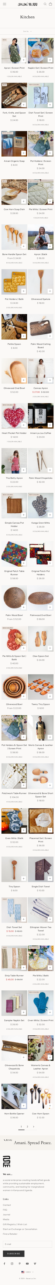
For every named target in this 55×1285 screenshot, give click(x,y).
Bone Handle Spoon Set (14, 254)
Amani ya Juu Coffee (40, 433)
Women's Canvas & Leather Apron (40, 1067)
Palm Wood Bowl (14, 615)
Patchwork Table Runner (14, 793)
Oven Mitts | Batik (14, 838)
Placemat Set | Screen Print (40, 840)
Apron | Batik (40, 254)
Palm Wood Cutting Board (41, 346)
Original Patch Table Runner (14, 573)
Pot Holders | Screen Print (40, 163)
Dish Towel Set (14, 927)
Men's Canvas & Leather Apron (40, 747)
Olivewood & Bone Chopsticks (14, 1067)
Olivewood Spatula (40, 299)
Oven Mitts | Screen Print (41, 1020)
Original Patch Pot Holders (41, 573)
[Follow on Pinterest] (19, 1263)
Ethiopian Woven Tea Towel (40, 929)
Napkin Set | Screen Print (40, 68)
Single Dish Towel (41, 886)
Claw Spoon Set (41, 656)
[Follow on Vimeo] (34, 1263)
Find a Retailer (10, 1234)
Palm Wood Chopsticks (41, 478)
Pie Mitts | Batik (41, 975)
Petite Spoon (14, 344)
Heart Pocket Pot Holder (14, 433)
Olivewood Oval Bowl (14, 388)
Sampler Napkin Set (14, 1020)
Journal (6, 1214)
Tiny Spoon (14, 886)
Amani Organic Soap (14, 161)
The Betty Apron (14, 478)
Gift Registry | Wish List (15, 1224)
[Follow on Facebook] (4, 1263)
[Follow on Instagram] (12, 1263)
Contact (7, 1205)
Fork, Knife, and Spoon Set (14, 114)
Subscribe (13, 1253)
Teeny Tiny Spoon (41, 704)
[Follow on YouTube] (27, 1263)
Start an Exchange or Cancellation (20, 1229)
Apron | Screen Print (14, 68)
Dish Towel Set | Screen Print (41, 114)
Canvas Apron (41, 388)
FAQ (5, 1209)
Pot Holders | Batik (14, 299)
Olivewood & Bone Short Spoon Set (40, 795)
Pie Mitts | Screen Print (41, 209)
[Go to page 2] (34, 1126)
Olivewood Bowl (14, 704)
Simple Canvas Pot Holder (14, 525)
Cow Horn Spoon (40, 1113)
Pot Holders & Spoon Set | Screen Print (14, 747)
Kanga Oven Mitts (41, 523)
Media (6, 1219)
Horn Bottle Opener (14, 1113)
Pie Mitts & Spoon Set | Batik (14, 658)
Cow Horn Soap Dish (14, 209)
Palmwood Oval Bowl (40, 615)
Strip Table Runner (14, 975)
